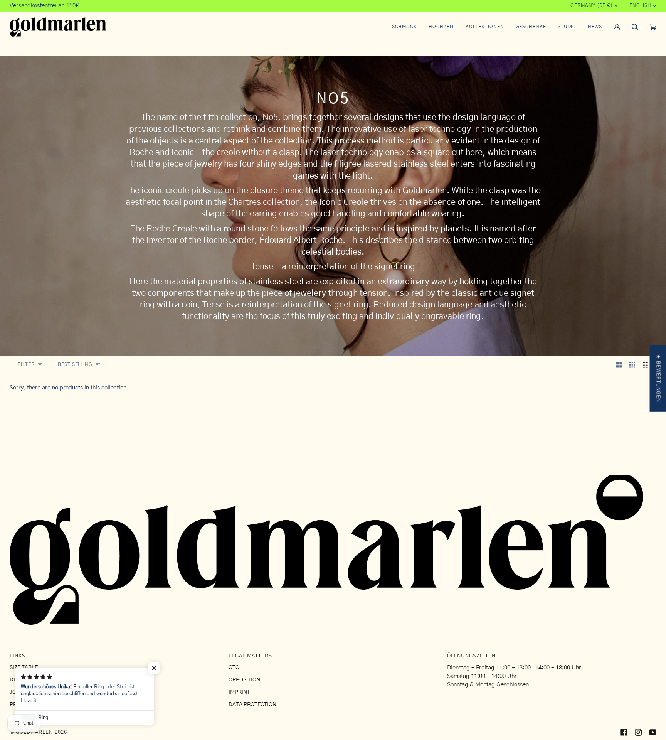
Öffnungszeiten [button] (471, 656)
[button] (404, 27)
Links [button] (17, 656)
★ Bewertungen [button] (658, 378)
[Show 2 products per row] (619, 365)
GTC (234, 667)
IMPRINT (239, 692)
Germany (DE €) (591, 5)
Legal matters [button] (250, 656)
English (640, 5)
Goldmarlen (34, 732)
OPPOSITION (244, 680)
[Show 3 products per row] (632, 365)
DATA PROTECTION (252, 704)
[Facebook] (623, 732)
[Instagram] (638, 732)
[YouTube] (652, 732)
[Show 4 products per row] (647, 365)
